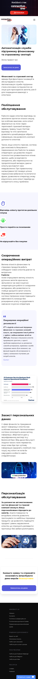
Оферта (11, 613)
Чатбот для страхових (16, 641)
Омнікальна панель (15, 639)
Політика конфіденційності (17, 618)
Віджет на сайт (13, 636)
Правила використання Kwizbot (19, 624)
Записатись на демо (11, 67)
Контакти (12, 616)
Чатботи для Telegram (15, 656)
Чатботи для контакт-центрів (18, 644)
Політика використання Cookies (18, 621)
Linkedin (11, 668)
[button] (34, 20)
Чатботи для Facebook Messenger (19, 654)
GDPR (11, 627)
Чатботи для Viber (14, 659)
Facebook (12, 671)
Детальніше (19, 13)
